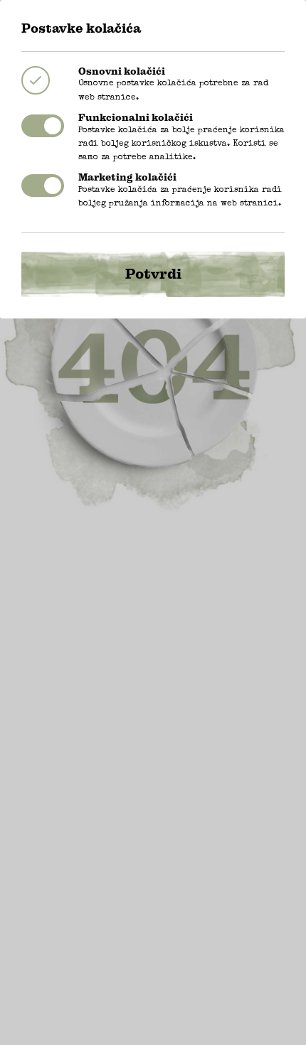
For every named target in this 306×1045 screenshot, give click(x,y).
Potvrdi (153, 274)
